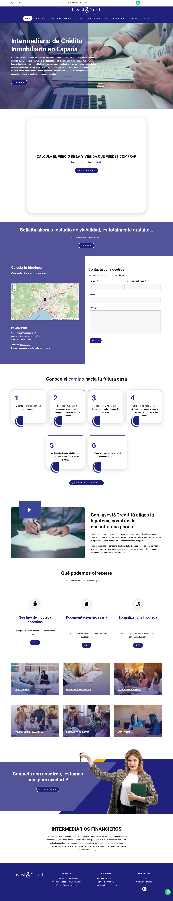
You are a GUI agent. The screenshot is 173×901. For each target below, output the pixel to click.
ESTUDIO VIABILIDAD (77, 731)
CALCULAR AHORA (48, 789)
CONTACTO (135, 18)
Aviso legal (144, 878)
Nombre (94, 281)
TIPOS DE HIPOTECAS (96, 18)
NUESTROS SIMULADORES (29, 731)
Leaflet (55, 319)
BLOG (147, 18)
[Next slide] (140, 165)
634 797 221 (97, 237)
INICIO (28, 18)
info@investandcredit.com (39, 348)
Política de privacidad (144, 882)
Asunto (93, 294)
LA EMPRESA (22, 689)
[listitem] (19, 3)
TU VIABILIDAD (118, 18)
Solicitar (86, 245)
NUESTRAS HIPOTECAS (78, 689)
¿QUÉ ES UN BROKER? (129, 689)
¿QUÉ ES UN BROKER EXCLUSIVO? (66, 18)
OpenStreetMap (65, 319)
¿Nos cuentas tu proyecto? (86, 483)
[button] (85, 207)
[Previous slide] (33, 165)
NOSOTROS (40, 18)
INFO (86, 170)
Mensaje (94, 307)
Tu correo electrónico (136, 281)
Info (35, 642)
